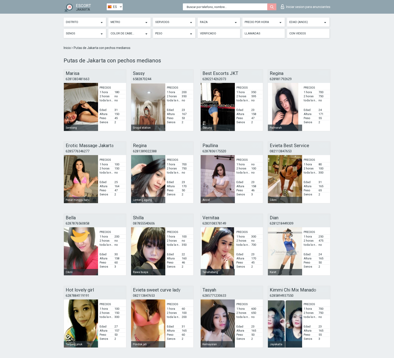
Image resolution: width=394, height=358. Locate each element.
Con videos (297, 33)
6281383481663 (77, 79)
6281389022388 (145, 151)
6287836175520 (214, 151)
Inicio (68, 48)
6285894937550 (281, 296)
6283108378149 (214, 223)
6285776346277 (77, 151)
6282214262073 (214, 79)
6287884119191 (77, 296)
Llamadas (252, 33)
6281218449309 (281, 223)
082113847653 (281, 151)
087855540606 (144, 223)
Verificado (208, 33)
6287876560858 (77, 223)
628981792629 (281, 79)
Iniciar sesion (308, 7)
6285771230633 (214, 296)
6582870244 (142, 79)
